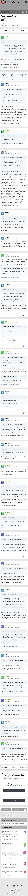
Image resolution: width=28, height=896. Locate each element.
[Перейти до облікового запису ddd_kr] (25, 832)
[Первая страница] (2, 30)
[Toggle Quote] (3, 41)
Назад (5, 30)
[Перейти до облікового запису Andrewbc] (25, 872)
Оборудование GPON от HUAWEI (10, 852)
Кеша (16, 157)
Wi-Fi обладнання (14, 25)
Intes (6, 864)
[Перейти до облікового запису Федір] (24, 852)
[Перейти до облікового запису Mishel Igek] (25, 863)
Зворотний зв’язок (14, 890)
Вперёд (22, 30)
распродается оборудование (9, 862)
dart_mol (17, 594)
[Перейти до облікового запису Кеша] (2, 37)
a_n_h (16, 397)
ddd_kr (6, 836)
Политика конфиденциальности (16, 889)
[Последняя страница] (26, 30)
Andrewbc (7, 872)
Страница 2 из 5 (14, 30)
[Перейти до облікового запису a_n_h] (2, 322)
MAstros (5, 23)
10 (16, 853)
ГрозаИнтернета (9, 855)
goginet (16, 89)
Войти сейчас (14, 800)
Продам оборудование (7, 843)
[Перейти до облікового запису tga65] (25, 844)
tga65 (6, 845)
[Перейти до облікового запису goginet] (2, 131)
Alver (16, 41)
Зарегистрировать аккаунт (14, 790)
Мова (4, 889)
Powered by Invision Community (14, 893)
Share (6, 809)
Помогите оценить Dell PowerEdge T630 (12, 871)
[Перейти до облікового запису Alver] (2, 152)
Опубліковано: (12, 38)
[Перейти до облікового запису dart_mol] (2, 482)
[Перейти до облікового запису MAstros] (2, 84)
